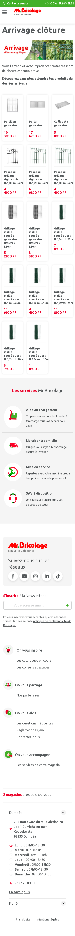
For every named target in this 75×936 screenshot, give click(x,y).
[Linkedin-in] (46, 576)
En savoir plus (19, 892)
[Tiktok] (58, 576)
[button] (4, 14)
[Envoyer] (67, 606)
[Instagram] (35, 576)
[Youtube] (24, 576)
